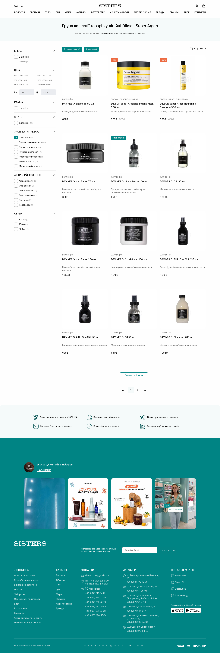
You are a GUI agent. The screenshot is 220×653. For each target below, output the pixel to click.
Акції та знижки (64, 603)
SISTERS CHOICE (142, 12)
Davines (66, 99)
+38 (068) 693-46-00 (96, 606)
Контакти (19, 613)
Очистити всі (91, 49)
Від (16, 92)
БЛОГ (186, 12)
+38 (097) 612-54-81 (95, 593)
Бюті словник (21, 608)
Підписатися (44, 469)
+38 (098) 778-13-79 (137, 581)
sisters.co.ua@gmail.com (97, 575)
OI (72, 99)
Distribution (180, 588)
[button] (72, 49)
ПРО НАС (174, 12)
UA (16, 5)
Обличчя (60, 580)
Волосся (60, 575)
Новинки (60, 599)
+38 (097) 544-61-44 (137, 610)
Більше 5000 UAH (44, 85)
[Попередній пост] (29, 503)
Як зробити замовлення (26, 580)
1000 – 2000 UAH (44, 75)
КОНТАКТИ (200, 12)
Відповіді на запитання (25, 584)
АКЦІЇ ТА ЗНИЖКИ (119, 12)
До (37, 92)
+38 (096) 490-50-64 (96, 615)
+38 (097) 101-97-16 (137, 602)
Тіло (58, 584)
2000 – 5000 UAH (44, 80)
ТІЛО (47, 12)
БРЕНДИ (160, 12)
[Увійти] (197, 6)
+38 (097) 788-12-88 (95, 597)
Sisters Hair (180, 575)
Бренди (60, 608)
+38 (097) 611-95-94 (137, 590)
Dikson (114, 99)
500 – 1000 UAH (21, 85)
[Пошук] (22, 6)
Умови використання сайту (28, 618)
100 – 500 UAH (20, 80)
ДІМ (58, 12)
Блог (16, 603)
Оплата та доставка (24, 575)
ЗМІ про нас (20, 594)
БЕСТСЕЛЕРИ (98, 12)
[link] (204, 6)
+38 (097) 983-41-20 (95, 602)
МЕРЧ (68, 12)
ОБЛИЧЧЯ (35, 12)
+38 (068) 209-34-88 (137, 622)
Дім (58, 589)
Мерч (59, 594)
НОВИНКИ (81, 12)
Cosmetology (181, 595)
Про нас (18, 589)
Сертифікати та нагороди (27, 599)
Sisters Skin (180, 582)
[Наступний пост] (191, 503)
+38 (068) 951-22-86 (95, 611)
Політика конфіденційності (27, 622)
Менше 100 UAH (21, 75)
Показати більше (134, 375)
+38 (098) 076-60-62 (137, 631)
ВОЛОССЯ (19, 12)
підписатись (168, 550)
